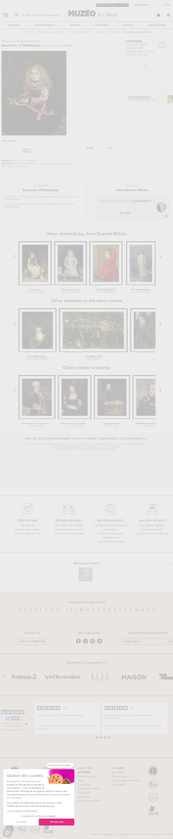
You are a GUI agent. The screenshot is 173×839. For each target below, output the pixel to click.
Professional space (112, 5)
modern (43, 196)
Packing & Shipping (84, 794)
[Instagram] (86, 643)
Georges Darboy (112, 424)
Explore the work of (125, 207)
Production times (89, 788)
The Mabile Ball (93, 357)
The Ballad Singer (37, 357)
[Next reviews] (170, 718)
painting (25, 196)
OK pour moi (56, 822)
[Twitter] (100, 643)
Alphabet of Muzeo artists (86, 602)
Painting (13, 25)
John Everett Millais (107, 32)
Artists (128, 25)
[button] (7, 832)
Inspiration (157, 25)
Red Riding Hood (106, 290)
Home (30, 32)
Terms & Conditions (102, 834)
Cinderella (35, 290)
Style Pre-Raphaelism (80, 32)
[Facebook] (79, 643)
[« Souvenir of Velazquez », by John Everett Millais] (86, 574)
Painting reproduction (50, 32)
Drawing (101, 25)
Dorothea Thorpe (70, 290)
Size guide (84, 784)
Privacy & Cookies (162, 834)
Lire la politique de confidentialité (21, 811)
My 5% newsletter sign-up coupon (126, 782)
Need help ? (142, 5)
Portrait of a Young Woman (74, 424)
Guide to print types (87, 778)
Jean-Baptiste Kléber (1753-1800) (151, 424)
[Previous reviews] (31, 718)
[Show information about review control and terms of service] (26, 723)
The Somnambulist (141, 290)
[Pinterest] (93, 643)
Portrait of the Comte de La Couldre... (37, 424)
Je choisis (21, 822)
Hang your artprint (90, 801)
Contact (142, 834)
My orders (118, 772)
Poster (75, 25)
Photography (45, 25)
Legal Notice (126, 834)
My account (119, 776)
